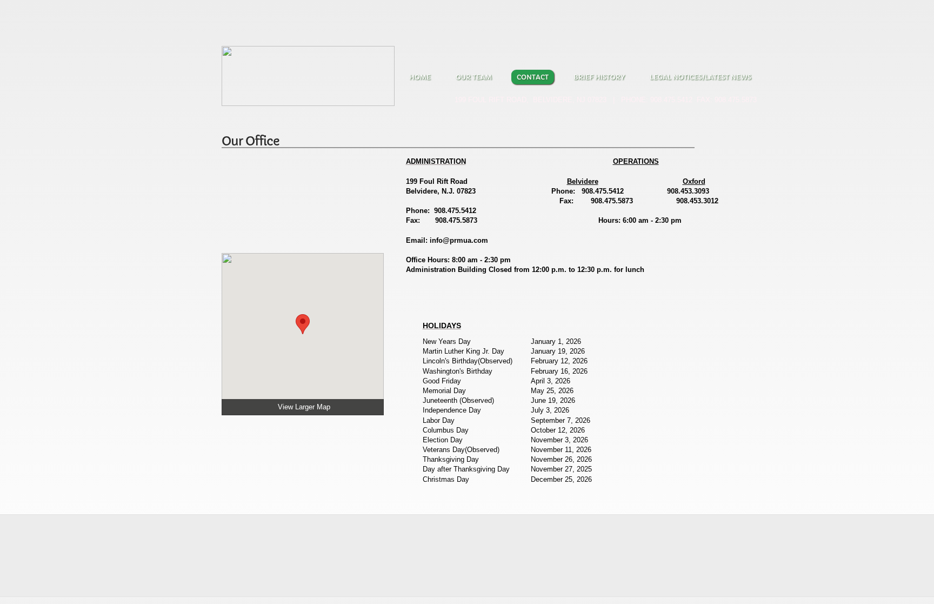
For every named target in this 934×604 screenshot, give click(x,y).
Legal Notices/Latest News (700, 77)
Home (420, 77)
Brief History (599, 77)
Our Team (474, 77)
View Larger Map (304, 407)
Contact (533, 77)
